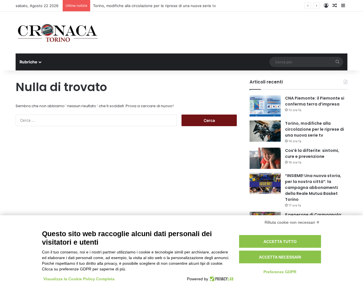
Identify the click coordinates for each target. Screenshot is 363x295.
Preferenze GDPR (279, 272)
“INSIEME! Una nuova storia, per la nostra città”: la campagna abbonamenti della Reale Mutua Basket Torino (313, 187)
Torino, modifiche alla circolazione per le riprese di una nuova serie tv (154, 5)
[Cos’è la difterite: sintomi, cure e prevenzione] (265, 158)
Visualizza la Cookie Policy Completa (79, 279)
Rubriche (28, 61)
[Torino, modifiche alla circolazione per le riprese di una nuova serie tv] (265, 131)
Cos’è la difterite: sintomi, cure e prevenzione (312, 153)
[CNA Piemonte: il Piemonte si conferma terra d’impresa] (265, 106)
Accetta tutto (280, 241)
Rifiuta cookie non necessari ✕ (292, 222)
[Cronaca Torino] (58, 32)
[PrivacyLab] (220, 279)
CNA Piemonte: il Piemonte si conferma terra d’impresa (314, 101)
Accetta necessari (280, 257)
